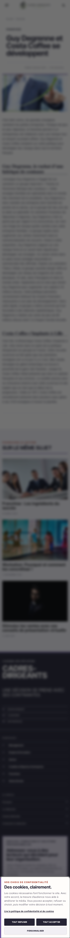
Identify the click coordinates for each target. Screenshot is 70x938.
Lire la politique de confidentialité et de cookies (29, 911)
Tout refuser (19, 922)
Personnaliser (35, 931)
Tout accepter (51, 922)
